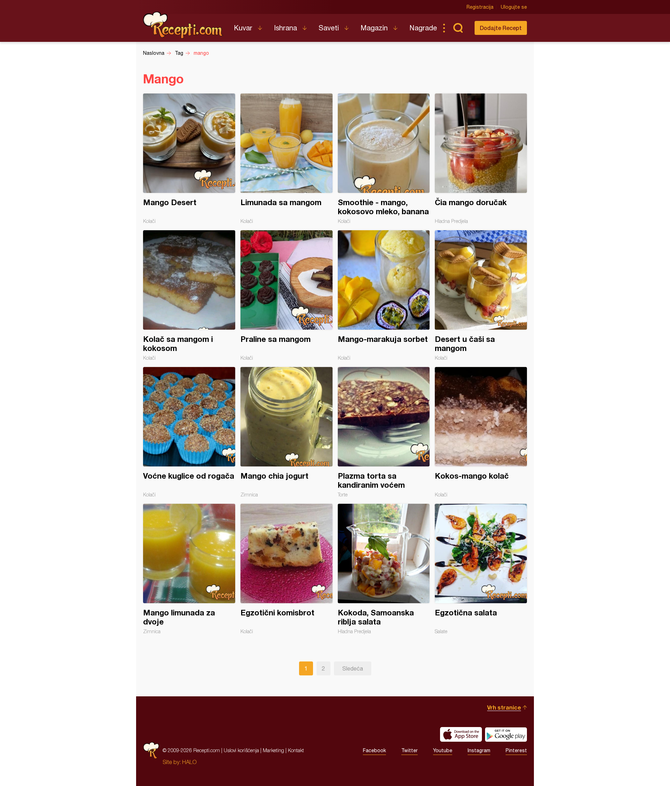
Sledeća (352, 668)
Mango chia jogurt (286, 432)
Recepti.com (183, 25)
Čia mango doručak (481, 158)
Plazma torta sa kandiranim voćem (384, 432)
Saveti (329, 28)
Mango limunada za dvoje (189, 569)
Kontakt (296, 750)
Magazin (374, 28)
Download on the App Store (461, 734)
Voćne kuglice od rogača (189, 432)
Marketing (273, 750)
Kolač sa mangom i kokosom (189, 295)
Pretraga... (458, 28)
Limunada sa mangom (286, 158)
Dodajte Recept (501, 27)
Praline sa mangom (286, 295)
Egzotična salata (481, 569)
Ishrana (285, 28)
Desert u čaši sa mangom (481, 295)
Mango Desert (189, 158)
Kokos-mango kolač (481, 432)
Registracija (480, 7)
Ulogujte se (514, 7)
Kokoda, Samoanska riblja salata (384, 569)
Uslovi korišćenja (241, 750)
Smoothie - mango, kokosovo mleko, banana (384, 158)
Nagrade (423, 28)
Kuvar (243, 28)
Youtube (442, 750)
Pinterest (516, 750)
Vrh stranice (504, 707)
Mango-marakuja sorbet (384, 295)
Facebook (374, 750)
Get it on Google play (506, 734)
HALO (189, 762)
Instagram (479, 750)
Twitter (409, 750)
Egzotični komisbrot (286, 569)
